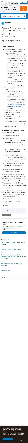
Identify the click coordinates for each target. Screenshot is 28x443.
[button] (2, 2)
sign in (14, 210)
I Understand (7, 439)
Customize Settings (20, 439)
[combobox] (13, 16)
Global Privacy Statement (15, 429)
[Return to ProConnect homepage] (12, 2)
